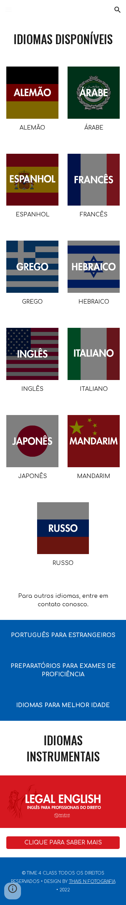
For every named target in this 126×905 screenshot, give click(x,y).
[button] (8, 9)
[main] (63, 39)
